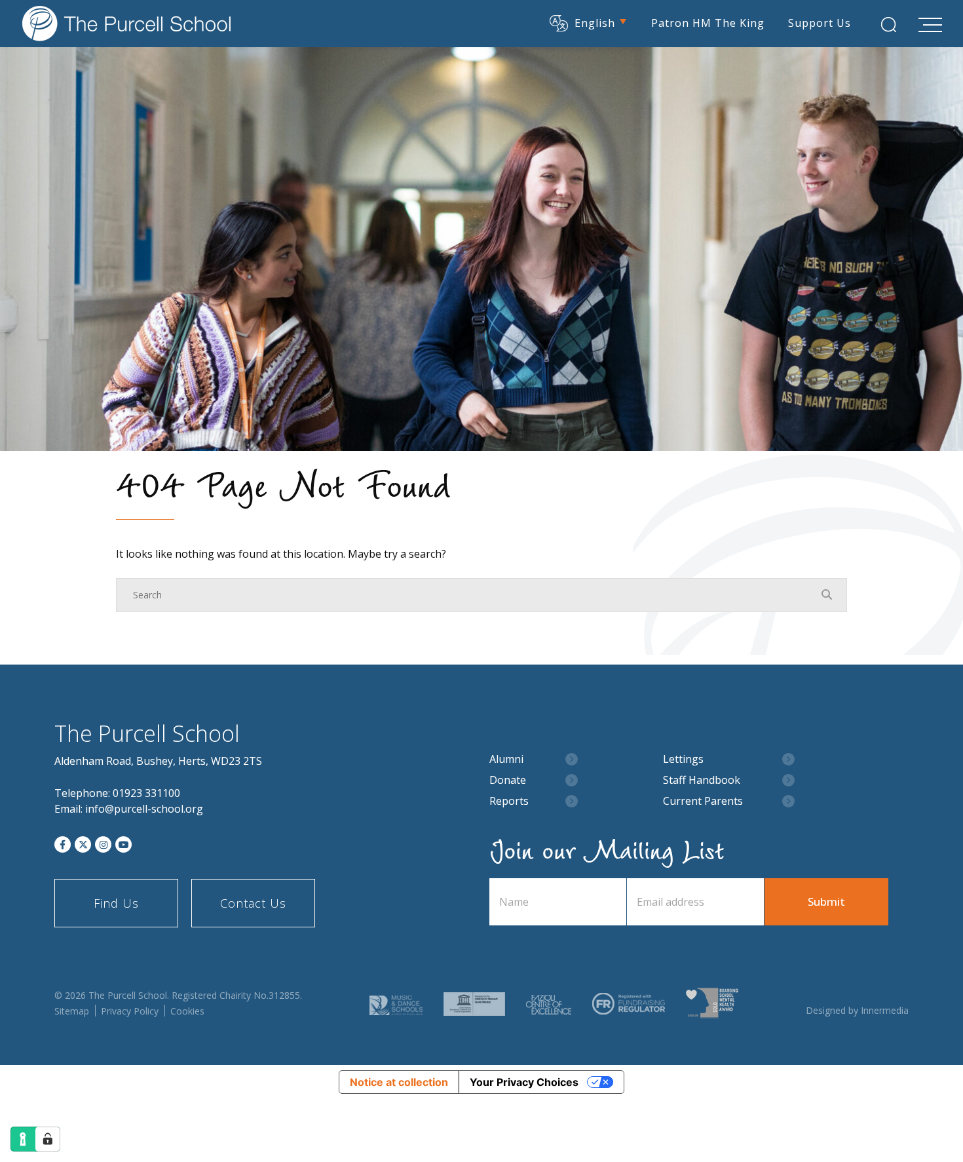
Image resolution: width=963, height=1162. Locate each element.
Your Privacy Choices (524, 1082)
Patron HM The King (708, 23)
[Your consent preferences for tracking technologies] (47, 1139)
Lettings (683, 759)
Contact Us (253, 903)
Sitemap (71, 1011)
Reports (509, 801)
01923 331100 (146, 793)
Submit (826, 901)
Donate (507, 780)
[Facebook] (62, 844)
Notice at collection (399, 1082)
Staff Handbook (701, 780)
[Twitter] (83, 844)
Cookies (187, 1011)
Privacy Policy (130, 1011)
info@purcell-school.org (144, 809)
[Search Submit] (888, 24)
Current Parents (703, 801)
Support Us (819, 23)
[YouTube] (123, 844)
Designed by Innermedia (857, 1010)
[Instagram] (103, 844)
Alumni (506, 759)
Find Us (116, 903)
